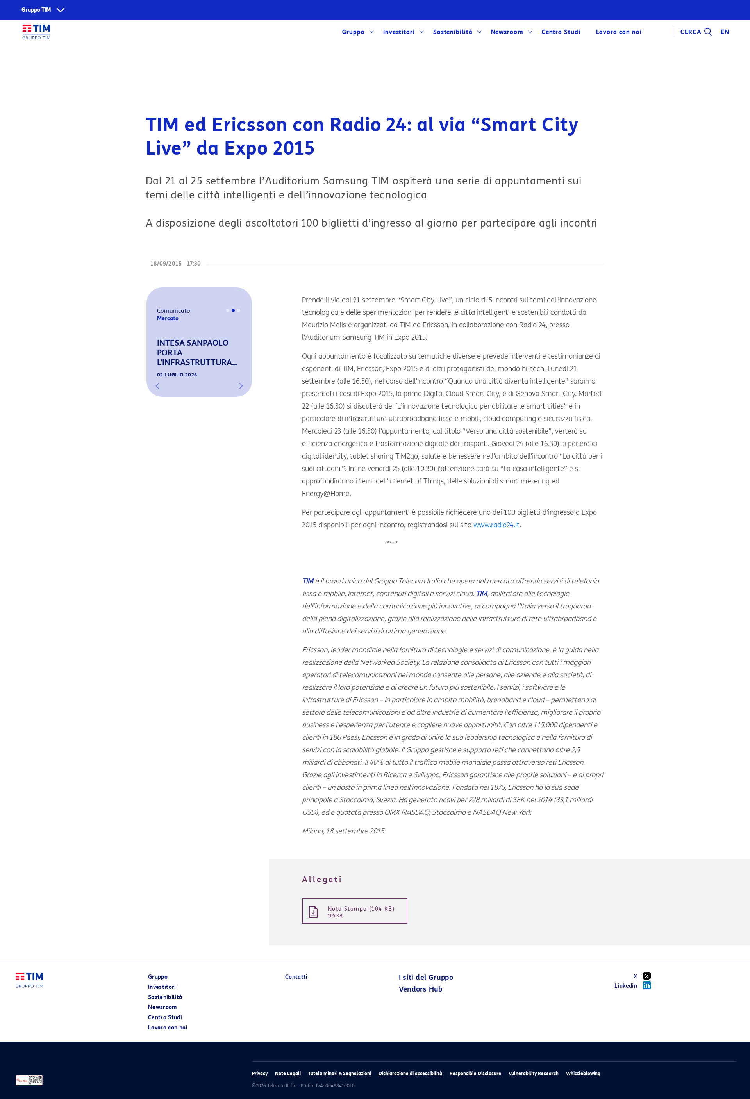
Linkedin (625, 986)
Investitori (399, 32)
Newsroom (507, 32)
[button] (157, 386)
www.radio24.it (496, 525)
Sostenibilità (453, 32)
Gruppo (353, 32)
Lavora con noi (168, 1027)
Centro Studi (165, 1017)
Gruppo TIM (36, 10)
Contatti (296, 977)
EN (725, 32)
